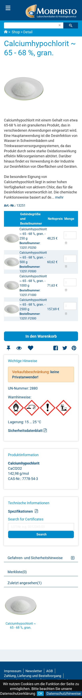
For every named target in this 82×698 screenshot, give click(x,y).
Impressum (12, 671)
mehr (59, 197)
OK (40, 693)
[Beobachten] (19, 348)
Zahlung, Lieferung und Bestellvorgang (32, 676)
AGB (49, 671)
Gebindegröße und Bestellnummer (31, 218)
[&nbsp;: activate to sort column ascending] (11, 218)
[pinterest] (74, 348)
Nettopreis (55, 219)
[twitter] (65, 348)
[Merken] (8, 348)
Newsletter (33, 671)
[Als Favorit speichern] (30, 348)
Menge (69, 219)
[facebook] (56, 348)
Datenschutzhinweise (64, 693)
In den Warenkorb (41, 336)
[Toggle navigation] (8, 8)
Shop (16, 32)
